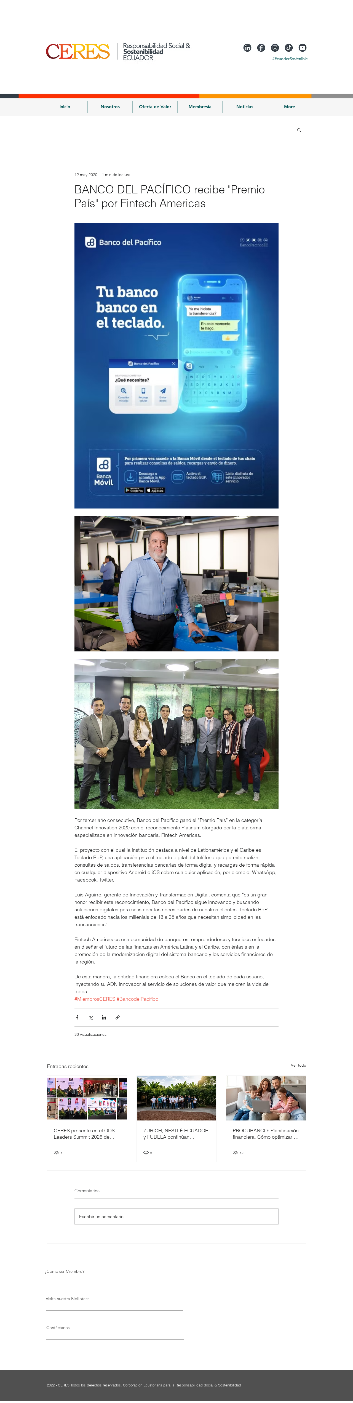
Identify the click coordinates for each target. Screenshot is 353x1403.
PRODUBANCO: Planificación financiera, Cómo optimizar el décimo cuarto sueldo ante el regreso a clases (266, 1133)
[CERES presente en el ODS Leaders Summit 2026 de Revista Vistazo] (87, 1098)
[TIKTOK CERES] (289, 48)
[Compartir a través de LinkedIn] (104, 1017)
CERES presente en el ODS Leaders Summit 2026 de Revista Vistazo (84, 1133)
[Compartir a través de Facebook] (77, 1017)
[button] (110, 107)
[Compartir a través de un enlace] (117, 1017)
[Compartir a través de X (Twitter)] (90, 1017)
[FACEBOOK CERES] (261, 48)
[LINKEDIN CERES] (247, 48)
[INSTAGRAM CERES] (275, 48)
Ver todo (298, 1065)
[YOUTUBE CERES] (302, 48)
